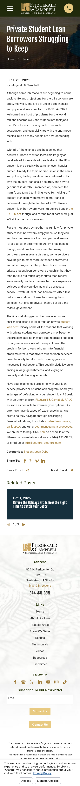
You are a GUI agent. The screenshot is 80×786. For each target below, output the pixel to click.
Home (40, 611)
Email (11, 698)
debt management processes (53, 426)
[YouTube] (48, 682)
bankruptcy (13, 426)
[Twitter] (32, 682)
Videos (40, 651)
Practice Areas (40, 625)
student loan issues (57, 421)
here (43, 432)
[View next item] (23, 524)
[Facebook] (15, 682)
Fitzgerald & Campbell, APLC (53, 399)
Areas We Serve (40, 631)
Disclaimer (40, 664)
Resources (40, 657)
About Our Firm (40, 618)
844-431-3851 (40, 593)
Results (40, 638)
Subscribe (40, 711)
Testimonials (40, 644)
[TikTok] (65, 682)
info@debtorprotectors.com (43, 442)
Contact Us (40, 724)
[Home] (38, 8)
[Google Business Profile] (23, 682)
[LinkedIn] (40, 682)
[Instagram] (56, 682)
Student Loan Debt (36, 451)
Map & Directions (40, 585)
